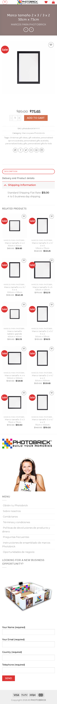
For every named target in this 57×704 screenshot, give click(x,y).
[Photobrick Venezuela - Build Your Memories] (27, 2)
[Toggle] (5, 185)
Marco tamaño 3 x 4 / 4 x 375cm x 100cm (42, 422)
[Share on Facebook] (20, 150)
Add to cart (36, 118)
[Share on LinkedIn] (41, 150)
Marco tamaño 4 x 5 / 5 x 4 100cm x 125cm (14, 289)
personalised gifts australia (36, 141)
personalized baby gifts (16, 143)
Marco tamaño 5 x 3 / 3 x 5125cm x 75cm (42, 245)
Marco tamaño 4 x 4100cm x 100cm (15, 376)
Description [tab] (10, 171)
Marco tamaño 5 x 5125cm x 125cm (42, 288)
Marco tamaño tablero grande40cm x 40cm (14, 333)
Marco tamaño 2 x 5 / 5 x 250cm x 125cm (42, 333)
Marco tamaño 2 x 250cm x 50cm (15, 244)
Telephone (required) (13, 664)
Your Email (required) (13, 639)
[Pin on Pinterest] (36, 150)
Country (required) (12, 652)
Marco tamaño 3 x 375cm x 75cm (15, 420)
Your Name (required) (13, 627)
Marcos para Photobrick (28, 24)
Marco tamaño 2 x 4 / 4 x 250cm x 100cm (42, 378)
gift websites (34, 138)
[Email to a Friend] (31, 150)
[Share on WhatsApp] (15, 150)
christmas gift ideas (18, 138)
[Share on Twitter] (25, 150)
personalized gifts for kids (40, 143)
